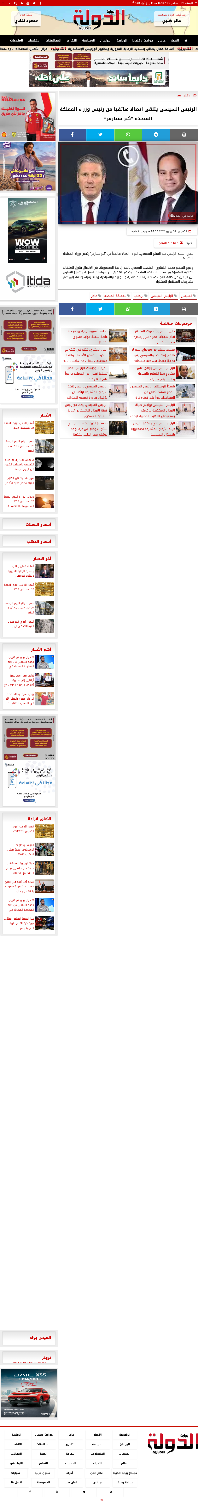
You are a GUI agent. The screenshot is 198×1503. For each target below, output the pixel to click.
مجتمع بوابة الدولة (125, 1473)
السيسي (186, 296)
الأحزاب (97, 1463)
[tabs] (3, 3)
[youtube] (28, 3)
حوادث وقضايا (142, 40)
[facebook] (40, 3)
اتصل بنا (16, 1482)
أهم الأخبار (41, 649)
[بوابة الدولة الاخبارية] (29, 1393)
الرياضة (122, 40)
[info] (9, 3)
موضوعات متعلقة (176, 323)
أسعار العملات (38, 524)
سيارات (15, 1473)
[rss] (22, 3)
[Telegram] (156, 135)
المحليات (70, 1463)
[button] (5, 1393)
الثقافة (70, 1454)
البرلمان (106, 40)
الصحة (44, 1454)
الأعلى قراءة (39, 818)
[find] (15, 3)
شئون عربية (42, 1473)
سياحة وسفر (124, 1482)
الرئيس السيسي (162, 296)
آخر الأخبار (42, 558)
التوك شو (16, 1463)
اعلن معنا (71, 1482)
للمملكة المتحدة (115, 296)
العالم (124, 1463)
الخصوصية (43, 1482)
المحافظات (53, 40)
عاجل (162, 40)
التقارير (71, 40)
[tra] (29, 783)
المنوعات (16, 40)
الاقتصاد (34, 40)
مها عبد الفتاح (168, 243)
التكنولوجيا (97, 1454)
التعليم (43, 1463)
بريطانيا (139, 296)
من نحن (97, 1482)
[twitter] (34, 3)
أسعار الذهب (39, 541)
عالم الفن (96, 1473)
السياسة (88, 40)
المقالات (16, 1454)
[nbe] (99, 79)
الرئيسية (124, 1434)
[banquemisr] (99, 61)
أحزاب (69, 1473)
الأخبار (174, 40)
